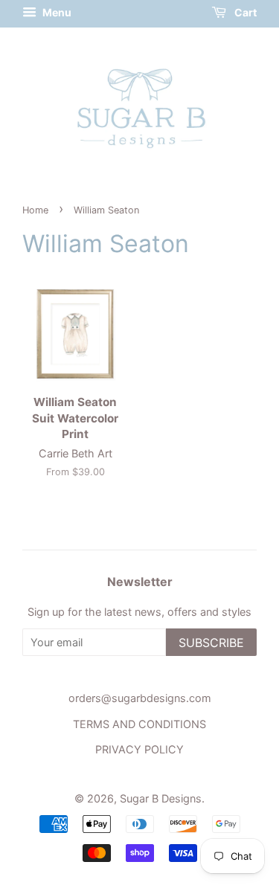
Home (35, 210)
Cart (244, 12)
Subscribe (211, 642)
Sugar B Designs (161, 798)
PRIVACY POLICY (139, 749)
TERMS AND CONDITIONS (139, 724)
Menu (55, 12)
